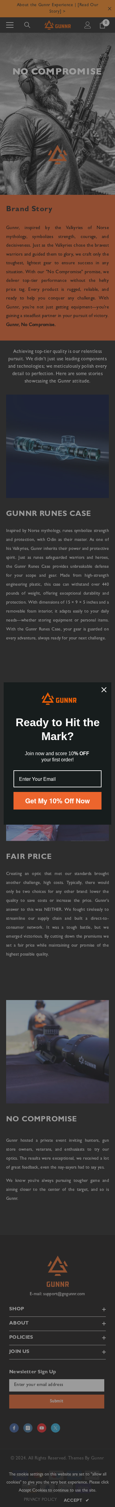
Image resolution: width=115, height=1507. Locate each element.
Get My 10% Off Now (57, 801)
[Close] (104, 689)
